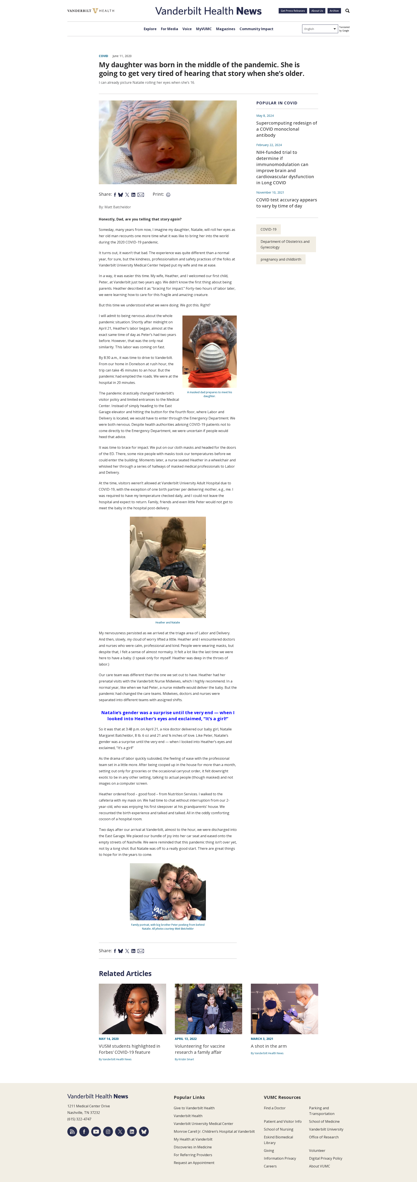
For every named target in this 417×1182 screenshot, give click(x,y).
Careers (270, 1166)
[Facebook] (84, 1131)
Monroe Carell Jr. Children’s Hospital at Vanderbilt (214, 1131)
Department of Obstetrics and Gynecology (285, 244)
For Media (169, 28)
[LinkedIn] (132, 1131)
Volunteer (317, 1150)
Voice (187, 28)
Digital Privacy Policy (325, 1158)
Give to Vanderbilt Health (194, 1108)
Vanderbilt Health (188, 1115)
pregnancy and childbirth (281, 259)
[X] (120, 1131)
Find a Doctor (275, 1108)
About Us (317, 11)
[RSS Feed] (72, 1131)
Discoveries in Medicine (193, 1147)
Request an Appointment (194, 1162)
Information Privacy (280, 1158)
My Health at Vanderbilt (193, 1139)
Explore (150, 28)
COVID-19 (268, 229)
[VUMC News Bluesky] (144, 1131)
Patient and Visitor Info (283, 1121)
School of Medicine (324, 1121)
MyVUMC (204, 28)
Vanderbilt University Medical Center (203, 1123)
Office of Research (324, 1137)
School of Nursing (278, 1129)
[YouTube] (96, 1131)
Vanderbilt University (326, 1129)
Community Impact (256, 28)
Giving (269, 1150)
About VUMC (319, 1166)
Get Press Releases (293, 11)
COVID (103, 56)
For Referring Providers (193, 1154)
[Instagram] (108, 1131)
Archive (334, 11)
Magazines (225, 28)
